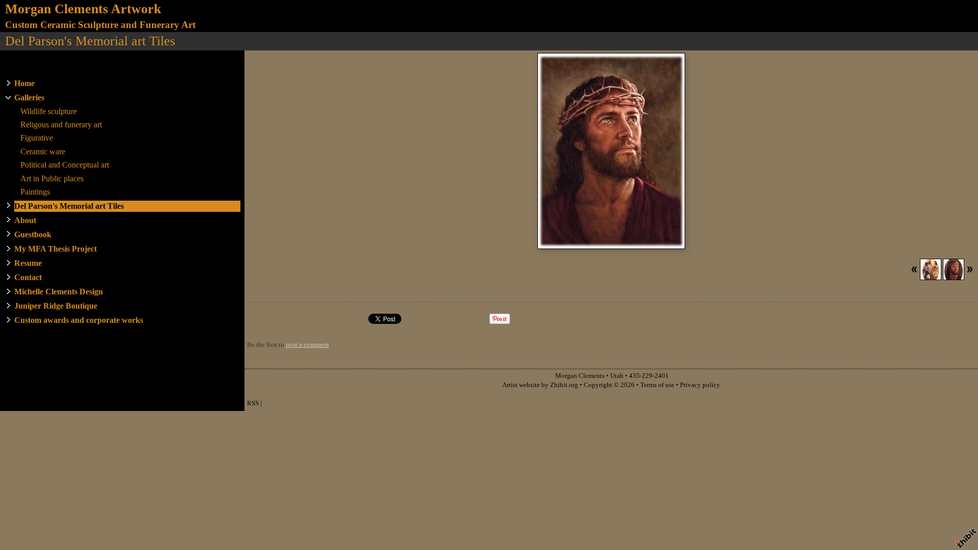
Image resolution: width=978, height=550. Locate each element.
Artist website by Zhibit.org (540, 385)
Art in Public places (52, 178)
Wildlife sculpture (48, 111)
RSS (253, 403)
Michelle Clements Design (58, 291)
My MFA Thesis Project (55, 248)
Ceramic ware (42, 151)
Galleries (29, 97)
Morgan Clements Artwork (83, 9)
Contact (28, 277)
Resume (28, 263)
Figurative (36, 137)
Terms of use (657, 385)
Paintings (35, 191)
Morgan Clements (580, 375)
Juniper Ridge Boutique (55, 305)
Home (24, 83)
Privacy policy (700, 385)
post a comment (307, 344)
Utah (616, 375)
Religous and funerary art (61, 124)
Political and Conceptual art (64, 164)
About (25, 220)
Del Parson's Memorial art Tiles (69, 206)
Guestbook (32, 234)
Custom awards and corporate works (78, 320)
